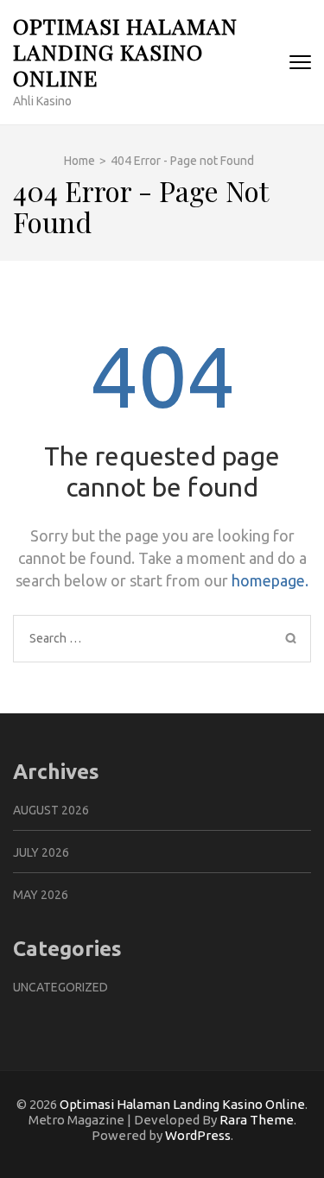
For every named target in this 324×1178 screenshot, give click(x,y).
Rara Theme (256, 1119)
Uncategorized (60, 987)
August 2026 (51, 810)
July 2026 (41, 852)
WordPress (198, 1135)
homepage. (270, 580)
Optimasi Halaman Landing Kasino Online (125, 51)
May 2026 (40, 895)
